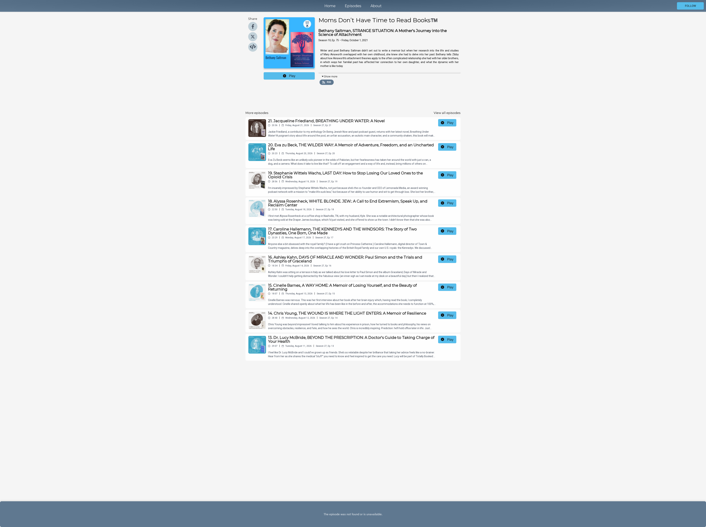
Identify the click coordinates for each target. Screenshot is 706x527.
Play (292, 76)
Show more (330, 76)
